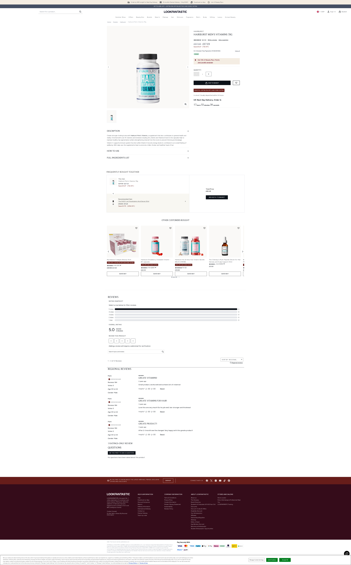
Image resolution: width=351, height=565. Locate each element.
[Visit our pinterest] (229, 480)
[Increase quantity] (208, 74)
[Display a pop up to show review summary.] (120, 265)
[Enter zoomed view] (185, 104)
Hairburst (123, 22)
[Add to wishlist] (236, 83)
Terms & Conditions (170, 498)
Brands (115, 22)
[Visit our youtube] (220, 480)
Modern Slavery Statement (172, 504)
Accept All (285, 560)
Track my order (142, 515)
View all (237, 51)
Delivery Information (144, 506)
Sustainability (168, 506)
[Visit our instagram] (216, 480)
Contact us (141, 511)
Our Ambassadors (196, 513)
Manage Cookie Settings (257, 560)
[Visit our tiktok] (224, 480)
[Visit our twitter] (211, 480)
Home (109, 22)
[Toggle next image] (187, 67)
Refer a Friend (195, 522)
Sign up (168, 480)
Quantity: (198, 70)
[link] (331, 12)
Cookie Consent (112, 511)
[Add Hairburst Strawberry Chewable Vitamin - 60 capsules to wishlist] (170, 228)
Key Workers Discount (197, 524)
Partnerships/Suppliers (198, 517)
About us (194, 498)
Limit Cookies (272, 560)
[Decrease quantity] (196, 74)
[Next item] (242, 251)
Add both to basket (217, 197)
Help (139, 498)
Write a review (212, 40)
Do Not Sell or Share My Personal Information (117, 514)
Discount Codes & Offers (198, 509)
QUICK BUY (122, 274)
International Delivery (144, 509)
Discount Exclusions (144, 502)
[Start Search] (80, 12)
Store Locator (222, 498)
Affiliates (193, 515)
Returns (140, 504)
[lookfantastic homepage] (175, 12)
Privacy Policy (168, 500)
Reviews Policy (168, 509)
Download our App (143, 500)
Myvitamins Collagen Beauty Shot (119, 260)
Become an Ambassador (198, 526)
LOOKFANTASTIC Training (225, 504)
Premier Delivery (143, 513)
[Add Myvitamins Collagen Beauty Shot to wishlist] (136, 228)
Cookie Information (170, 502)
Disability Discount (196, 511)
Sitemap (193, 520)
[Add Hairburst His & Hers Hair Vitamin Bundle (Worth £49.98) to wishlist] (204, 228)
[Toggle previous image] (108, 67)
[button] (347, 554)
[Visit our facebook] (207, 480)
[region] (175, 560)
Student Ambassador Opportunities (202, 528)
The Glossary (195, 500)
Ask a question (223, 40)
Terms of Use (144, 563)
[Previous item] (108, 251)
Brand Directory (196, 502)
